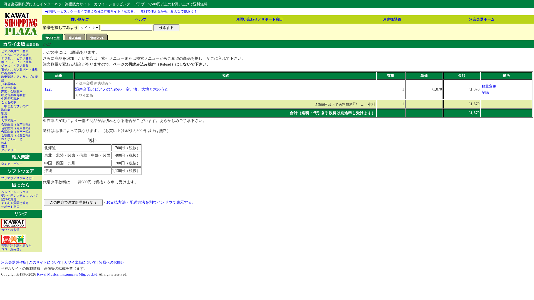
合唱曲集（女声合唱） (16, 131)
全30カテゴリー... (13, 164)
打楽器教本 (8, 84)
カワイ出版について (80, 262)
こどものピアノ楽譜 (15, 54)
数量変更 (489, 86)
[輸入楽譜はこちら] (75, 39)
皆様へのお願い (111, 262)
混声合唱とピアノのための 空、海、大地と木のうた (122, 89)
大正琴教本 (8, 120)
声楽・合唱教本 (12, 91)
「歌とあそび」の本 (15, 106)
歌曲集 (5, 109)
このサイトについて (45, 262)
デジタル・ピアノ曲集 (16, 58)
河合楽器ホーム (482, 19)
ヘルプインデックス (15, 192)
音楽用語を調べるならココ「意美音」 (16, 247)
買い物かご (80, 19)
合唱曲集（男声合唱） (16, 128)
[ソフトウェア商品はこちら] (97, 39)
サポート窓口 (10, 206)
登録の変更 (8, 199)
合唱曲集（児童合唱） (16, 135)
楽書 (4, 117)
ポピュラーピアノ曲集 (16, 62)
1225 (48, 89)
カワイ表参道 (10, 229)
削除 (485, 92)
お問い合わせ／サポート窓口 (259, 19)
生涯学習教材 (10, 98)
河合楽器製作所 (13, 262)
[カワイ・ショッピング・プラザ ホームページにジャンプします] (21, 34)
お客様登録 (392, 19)
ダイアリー (8, 150)
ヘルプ (140, 19)
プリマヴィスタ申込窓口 (18, 178)
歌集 (4, 113)
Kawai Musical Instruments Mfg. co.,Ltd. (67, 274)
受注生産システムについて (19, 195)
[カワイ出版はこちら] (53, 39)
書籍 (4, 146)
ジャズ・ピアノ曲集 (15, 65)
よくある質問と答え (15, 202)
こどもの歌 (8, 102)
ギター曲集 (8, 87)
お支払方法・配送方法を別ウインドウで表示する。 (151, 202)
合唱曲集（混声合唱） (16, 124)
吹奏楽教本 (8, 73)
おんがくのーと (12, 139)
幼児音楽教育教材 (13, 95)
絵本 (4, 142)
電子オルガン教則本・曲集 (19, 69)
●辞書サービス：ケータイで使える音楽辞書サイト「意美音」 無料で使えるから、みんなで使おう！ (121, 11)
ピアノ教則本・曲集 (15, 51)
